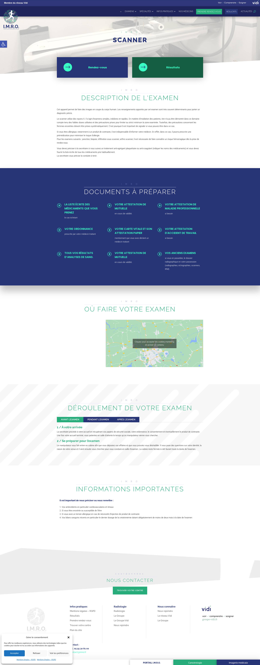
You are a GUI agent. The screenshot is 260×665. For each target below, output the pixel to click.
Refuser (36, 653)
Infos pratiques (165, 11)
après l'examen (126, 419)
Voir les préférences (59, 653)
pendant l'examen (98, 419)
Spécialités (145, 11)
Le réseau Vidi (165, 616)
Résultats (231, 12)
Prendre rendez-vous (209, 12)
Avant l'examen (70, 419)
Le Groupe (119, 616)
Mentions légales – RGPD (26, 660)
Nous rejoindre (121, 625)
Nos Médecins (186, 11)
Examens (129, 11)
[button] (3, 44)
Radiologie (119, 611)
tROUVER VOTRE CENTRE (130, 590)
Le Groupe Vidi (121, 620)
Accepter (14, 653)
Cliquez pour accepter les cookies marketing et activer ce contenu (154, 343)
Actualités (246, 11)
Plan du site (76, 630)
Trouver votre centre (80, 625)
